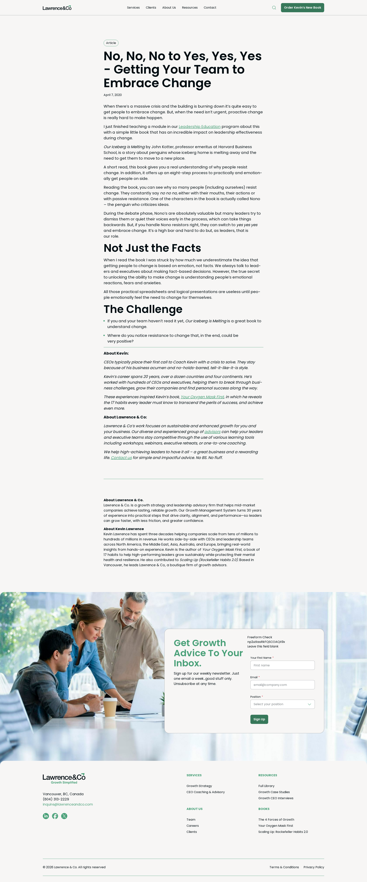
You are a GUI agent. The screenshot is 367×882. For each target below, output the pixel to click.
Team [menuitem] (191, 819)
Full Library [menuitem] (266, 786)
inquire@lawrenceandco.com (68, 804)
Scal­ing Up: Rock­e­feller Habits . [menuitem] (283, 832)
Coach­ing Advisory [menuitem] (206, 792)
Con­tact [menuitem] (210, 7)
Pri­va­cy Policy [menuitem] (314, 867)
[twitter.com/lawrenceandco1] (64, 816)
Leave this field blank (262, 646)
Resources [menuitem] (190, 7)
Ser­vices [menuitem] (133, 7)
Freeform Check (259, 637)
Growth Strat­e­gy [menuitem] (199, 786)
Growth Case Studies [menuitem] (274, 792)
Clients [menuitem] (151, 7)
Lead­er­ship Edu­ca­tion (200, 126)
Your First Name (260, 657)
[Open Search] (274, 7)
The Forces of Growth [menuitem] (276, 819)
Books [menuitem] (264, 809)
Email (253, 677)
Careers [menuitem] (193, 826)
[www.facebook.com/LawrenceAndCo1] (55, 816)
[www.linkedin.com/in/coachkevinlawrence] (46, 816)
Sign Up (259, 719)
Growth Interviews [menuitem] (275, 798)
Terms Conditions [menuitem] (284, 867)
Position (255, 696)
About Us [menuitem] (169, 7)
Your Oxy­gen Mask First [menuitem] (275, 826)
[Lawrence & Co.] (57, 7)
